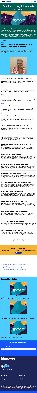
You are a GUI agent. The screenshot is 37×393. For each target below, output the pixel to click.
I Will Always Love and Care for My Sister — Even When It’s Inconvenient (16, 264)
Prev (16, 239)
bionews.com (6, 365)
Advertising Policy (22, 373)
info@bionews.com (6, 366)
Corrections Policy (22, 375)
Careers (2, 378)
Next (21, 239)
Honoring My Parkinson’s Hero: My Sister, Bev (11, 266)
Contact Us (3, 379)
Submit (3, 352)
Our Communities (4, 375)
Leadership (3, 376)
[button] (32, 2)
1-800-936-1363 (6, 367)
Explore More (21, 372)
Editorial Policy (21, 376)
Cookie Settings (21, 381)
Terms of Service (22, 379)
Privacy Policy (21, 378)
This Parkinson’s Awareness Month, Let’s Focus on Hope (13, 267)
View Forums (18, 252)
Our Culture (3, 373)
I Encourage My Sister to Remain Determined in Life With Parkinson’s (15, 262)
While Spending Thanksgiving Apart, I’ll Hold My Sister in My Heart (14, 269)
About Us (2, 372)
